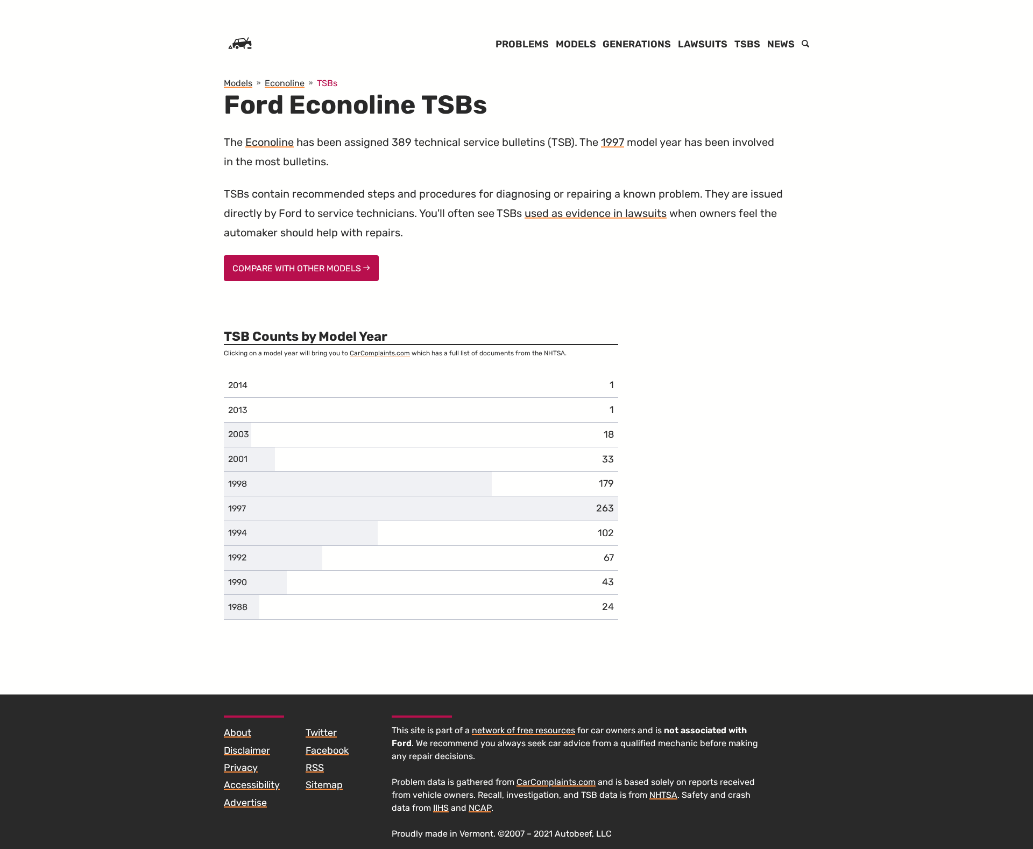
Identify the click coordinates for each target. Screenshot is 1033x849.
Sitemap (324, 785)
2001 (237, 459)
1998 (237, 484)
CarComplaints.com (380, 353)
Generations (637, 44)
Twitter (321, 733)
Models (576, 44)
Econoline (269, 142)
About (237, 733)
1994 (237, 533)
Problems (522, 44)
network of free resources (523, 730)
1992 (237, 557)
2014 (237, 385)
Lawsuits (702, 44)
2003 (238, 434)
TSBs (747, 44)
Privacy (241, 768)
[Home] (240, 44)
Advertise (245, 803)
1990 (237, 582)
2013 (237, 410)
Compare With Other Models (297, 268)
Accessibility (252, 785)
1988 (237, 607)
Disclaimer (247, 750)
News (781, 44)
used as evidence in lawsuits (596, 213)
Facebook (327, 750)
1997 (612, 142)
